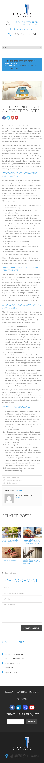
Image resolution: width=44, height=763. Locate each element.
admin (19, 490)
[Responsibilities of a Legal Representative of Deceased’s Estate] (32, 532)
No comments (12, 483)
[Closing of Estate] (11, 552)
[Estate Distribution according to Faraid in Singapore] (32, 552)
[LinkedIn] (18, 707)
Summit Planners (12, 692)
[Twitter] (8, 118)
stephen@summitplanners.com (22, 28)
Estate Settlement (12, 478)
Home (7, 63)
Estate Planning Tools (16, 658)
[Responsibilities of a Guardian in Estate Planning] (11, 532)
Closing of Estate (9, 560)
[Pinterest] (16, 118)
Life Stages (10, 667)
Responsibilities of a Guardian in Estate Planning (10, 542)
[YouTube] (32, 707)
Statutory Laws (12, 663)
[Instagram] (25, 707)
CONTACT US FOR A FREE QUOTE (22, 714)
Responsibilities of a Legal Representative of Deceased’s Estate (31, 542)
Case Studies (11, 672)
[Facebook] (4, 118)
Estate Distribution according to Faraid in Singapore (31, 562)
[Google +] (12, 118)
